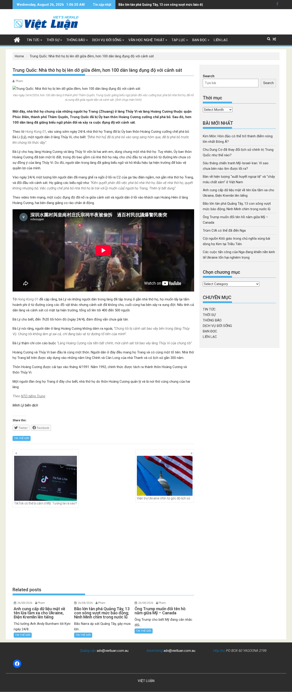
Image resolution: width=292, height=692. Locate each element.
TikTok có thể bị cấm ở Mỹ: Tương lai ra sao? (45, 503)
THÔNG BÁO (75, 40)
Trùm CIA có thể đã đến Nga (224, 230)
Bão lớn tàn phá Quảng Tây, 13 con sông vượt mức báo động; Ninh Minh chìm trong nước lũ (185, 4)
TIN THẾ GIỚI (21, 438)
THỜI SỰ (53, 40)
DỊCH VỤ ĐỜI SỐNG (106, 40)
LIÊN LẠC (221, 40)
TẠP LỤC (178, 40)
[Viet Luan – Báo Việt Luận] (17, 39)
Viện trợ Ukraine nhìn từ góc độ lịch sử (163, 498)
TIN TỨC (33, 40)
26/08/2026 (24, 603)
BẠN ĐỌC (199, 40)
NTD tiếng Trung (33, 396)
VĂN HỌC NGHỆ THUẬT (146, 40)
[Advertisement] (103, 547)
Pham (19, 81)
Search (208, 76)
